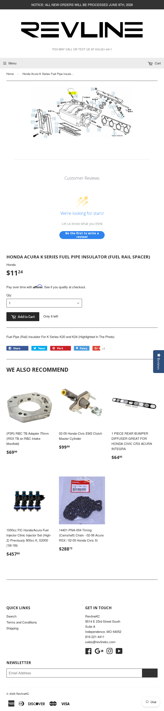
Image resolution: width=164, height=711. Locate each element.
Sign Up (150, 673)
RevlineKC (22, 694)
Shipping (12, 628)
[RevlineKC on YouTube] (119, 652)
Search (11, 616)
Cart (157, 63)
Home (10, 74)
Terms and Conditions (21, 622)
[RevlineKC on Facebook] (88, 652)
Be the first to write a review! (82, 235)
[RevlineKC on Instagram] (109, 652)
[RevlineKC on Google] (99, 652)
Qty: (9, 295)
